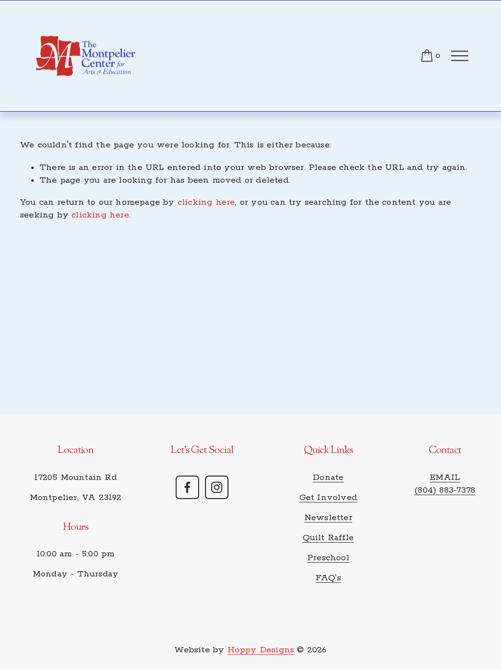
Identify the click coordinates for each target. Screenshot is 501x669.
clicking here (206, 202)
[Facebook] (187, 487)
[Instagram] (216, 487)
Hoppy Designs (261, 650)
